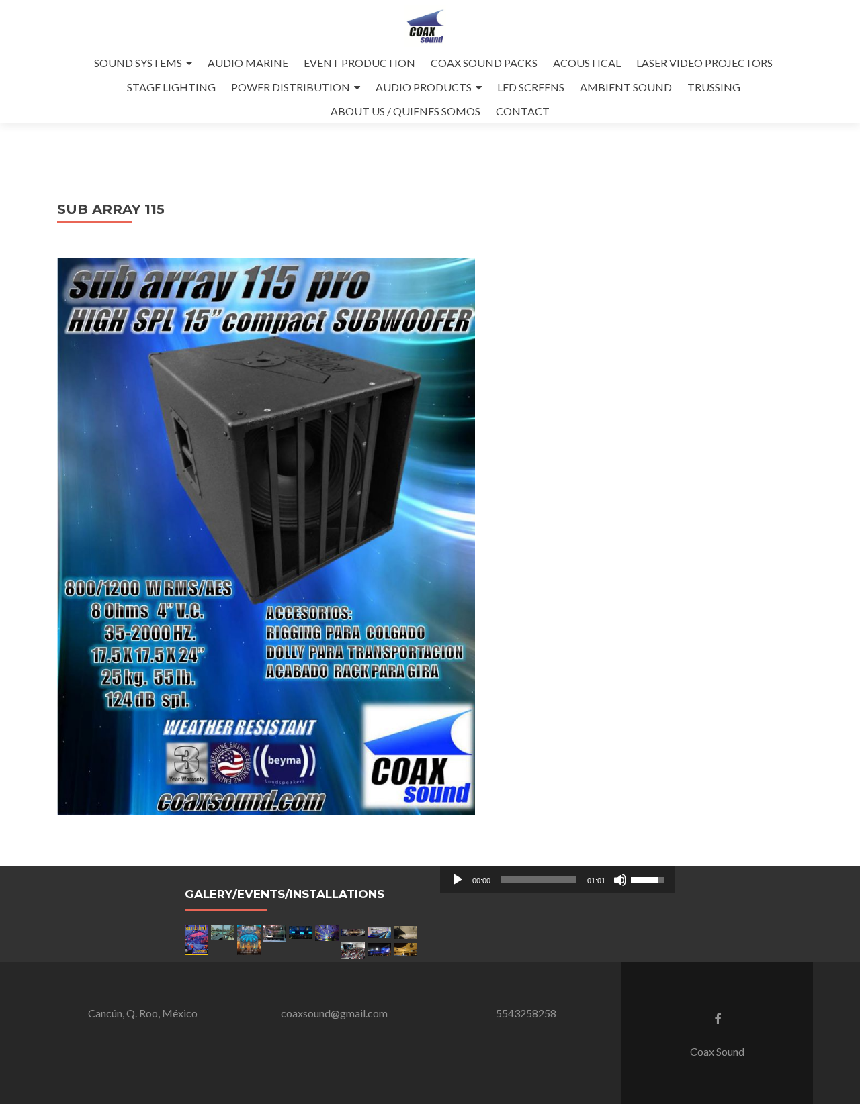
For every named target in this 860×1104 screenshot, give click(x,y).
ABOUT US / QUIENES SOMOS (405, 111)
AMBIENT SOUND (626, 87)
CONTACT (523, 111)
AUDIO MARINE (248, 62)
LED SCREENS (530, 87)
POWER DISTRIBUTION (290, 87)
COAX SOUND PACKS (484, 62)
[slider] (538, 879)
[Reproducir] (457, 880)
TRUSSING (713, 87)
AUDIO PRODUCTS (424, 87)
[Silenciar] (620, 880)
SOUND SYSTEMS (138, 62)
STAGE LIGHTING (171, 87)
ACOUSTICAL (587, 62)
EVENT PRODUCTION (359, 62)
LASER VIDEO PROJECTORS (704, 62)
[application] (557, 879)
